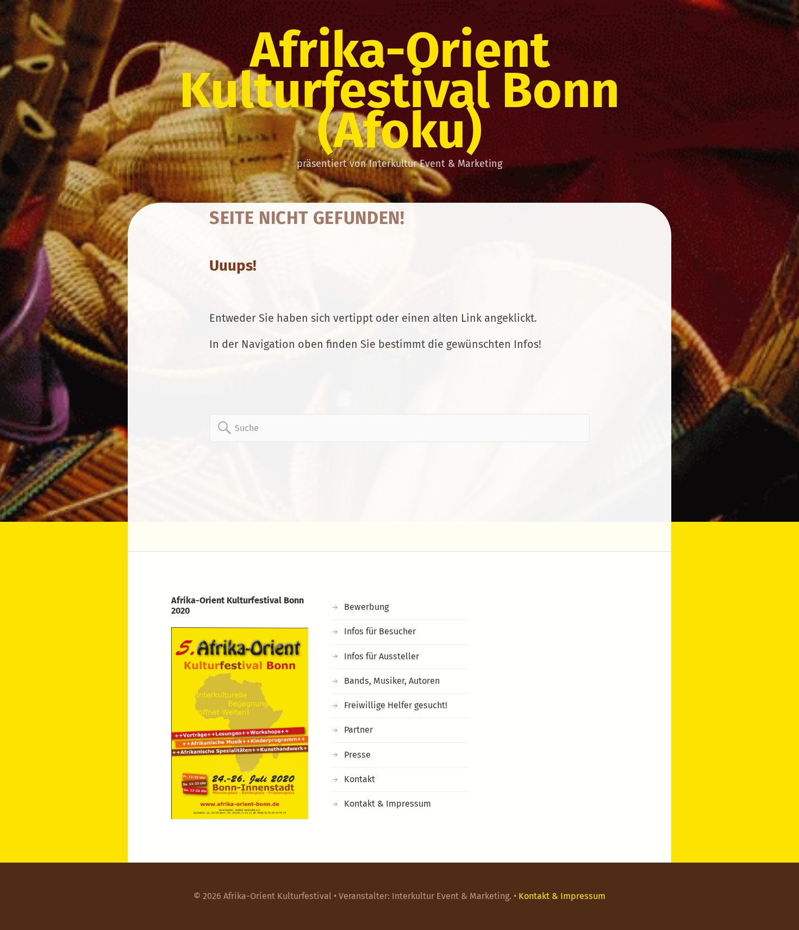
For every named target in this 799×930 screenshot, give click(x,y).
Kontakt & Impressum (387, 803)
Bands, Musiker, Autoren (392, 681)
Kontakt (359, 779)
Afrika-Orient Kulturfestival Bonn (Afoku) (399, 90)
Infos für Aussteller (381, 656)
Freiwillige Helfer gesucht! (395, 705)
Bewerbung (366, 607)
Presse (357, 755)
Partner (358, 730)
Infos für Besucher (380, 631)
